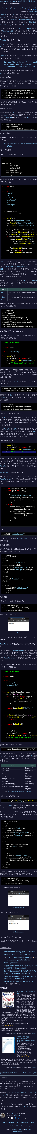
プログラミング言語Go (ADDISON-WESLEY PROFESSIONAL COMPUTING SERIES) (26, 1039)
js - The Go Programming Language (19, 791)
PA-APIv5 (33, 1033)
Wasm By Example (11, 963)
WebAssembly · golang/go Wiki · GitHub (19, 952)
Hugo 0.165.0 (17, 1129)
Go (13, 15)
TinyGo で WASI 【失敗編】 (29, 1073)
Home (6, 1126)
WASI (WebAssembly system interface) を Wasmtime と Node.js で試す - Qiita (20, 977)
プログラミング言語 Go (26, 1)
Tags (3, 8)
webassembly (32, 8)
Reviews (11, 1122)
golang (8, 8)
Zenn (23, 1126)
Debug (32, 1122)
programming (16, 8)
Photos (12, 1126)
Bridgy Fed (30, 1126)
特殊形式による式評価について (8, 1073)
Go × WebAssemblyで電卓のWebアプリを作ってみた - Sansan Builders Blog (20, 972)
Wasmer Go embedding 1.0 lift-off (17, 955)
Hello (18, 632)
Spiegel (14, 1033)
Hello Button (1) (18, 907)
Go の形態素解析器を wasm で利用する (19, 981)
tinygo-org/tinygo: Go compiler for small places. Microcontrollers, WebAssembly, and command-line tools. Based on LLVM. (20, 64)
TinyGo (3, 15)
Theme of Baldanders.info (22, 1130)
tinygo (24, 8)
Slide (17, 1126)
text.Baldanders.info (8, 1)
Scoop (14, 112)
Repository (24, 1122)
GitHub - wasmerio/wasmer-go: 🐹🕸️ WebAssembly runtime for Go (22, 958)
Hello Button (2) (18, 932)
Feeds (5, 1122)
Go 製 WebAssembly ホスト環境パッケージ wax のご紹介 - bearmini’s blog (20, 967)
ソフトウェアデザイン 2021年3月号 (25, 992)
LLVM (2, 17)
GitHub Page (33, 11)
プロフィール (25, 1106)
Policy (17, 1122)
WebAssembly (24, 19)
